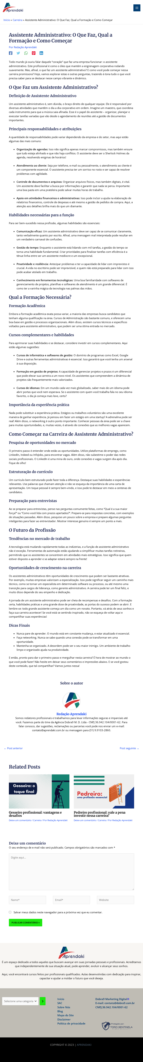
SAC (59, 1003)
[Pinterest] (33, 53)
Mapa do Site (65, 1015)
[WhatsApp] (26, 53)
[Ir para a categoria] (43, 1001)
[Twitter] (18, 53)
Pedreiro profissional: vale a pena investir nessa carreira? (99, 814)
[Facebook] (10, 53)
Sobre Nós (63, 1007)
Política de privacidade (71, 1023)
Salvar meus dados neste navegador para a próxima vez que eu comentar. (58, 912)
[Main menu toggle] (136, 7)
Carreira (37, 820)
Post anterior (13, 748)
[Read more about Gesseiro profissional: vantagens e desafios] (39, 791)
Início (60, 999)
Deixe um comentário (20, 820)
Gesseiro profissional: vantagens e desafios (35, 814)
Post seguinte (129, 748)
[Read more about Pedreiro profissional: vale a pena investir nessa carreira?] (104, 791)
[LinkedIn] (41, 53)
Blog (60, 1011)
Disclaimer (63, 1019)
